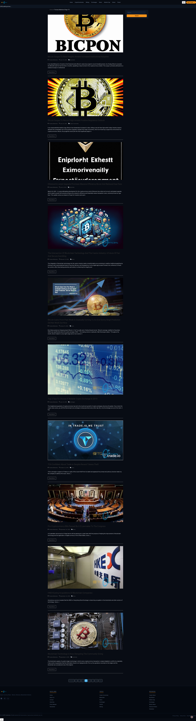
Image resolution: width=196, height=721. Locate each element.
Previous (71, 680)
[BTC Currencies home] (23, 691)
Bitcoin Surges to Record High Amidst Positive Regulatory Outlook (76, 120)
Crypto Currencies (74, 123)
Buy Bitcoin (152, 697)
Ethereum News (153, 706)
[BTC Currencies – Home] (4, 2)
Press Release (53, 704)
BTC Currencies (7, 715)
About (113, 2)
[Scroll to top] (2, 719)
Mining (87, 2)
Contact (52, 699)
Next (100, 680)
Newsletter (52, 706)
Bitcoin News (152, 704)
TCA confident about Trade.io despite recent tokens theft (73, 464)
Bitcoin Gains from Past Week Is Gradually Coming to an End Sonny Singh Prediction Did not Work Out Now (84, 321)
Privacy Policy (176, 715)
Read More (52, 72)
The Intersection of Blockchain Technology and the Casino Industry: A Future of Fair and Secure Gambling (84, 254)
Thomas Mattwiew (53, 59)
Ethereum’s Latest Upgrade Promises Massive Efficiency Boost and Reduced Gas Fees (85, 184)
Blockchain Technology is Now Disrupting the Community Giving (75, 654)
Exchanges (94, 2)
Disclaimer (151, 709)
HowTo (101, 704)
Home (71, 2)
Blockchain (72, 59)
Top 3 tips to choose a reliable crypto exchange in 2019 (72, 399)
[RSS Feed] (8, 698)
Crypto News (152, 695)
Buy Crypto (191, 2)
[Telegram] (1, 698)
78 (89, 680)
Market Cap (107, 2)
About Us (52, 697)
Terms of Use (183, 715)
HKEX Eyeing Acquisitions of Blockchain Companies (70, 593)
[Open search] (184, 2)
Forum (119, 2)
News (100, 2)
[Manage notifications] (192, 717)
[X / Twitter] (4, 698)
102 (96, 680)
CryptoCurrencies (79, 2)
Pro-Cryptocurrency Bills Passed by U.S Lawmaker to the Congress (77, 526)
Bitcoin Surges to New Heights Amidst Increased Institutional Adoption (78, 56)
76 (82, 680)
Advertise (52, 702)
